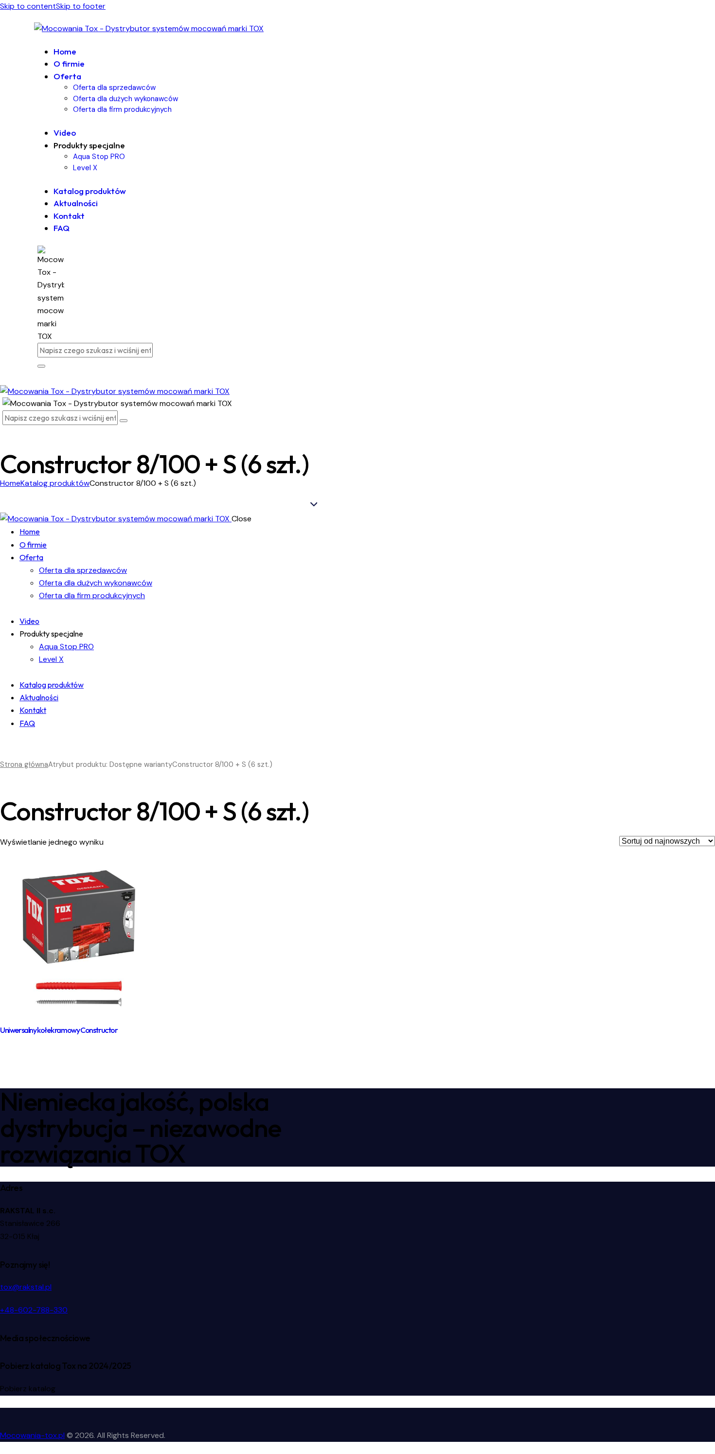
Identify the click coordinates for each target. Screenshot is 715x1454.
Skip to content (28, 6)
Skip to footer (81, 6)
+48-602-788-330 (34, 1310)
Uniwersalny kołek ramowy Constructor (59, 1030)
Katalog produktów (54, 483)
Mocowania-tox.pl (32, 1435)
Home (10, 483)
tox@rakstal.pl (26, 1287)
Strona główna (24, 764)
